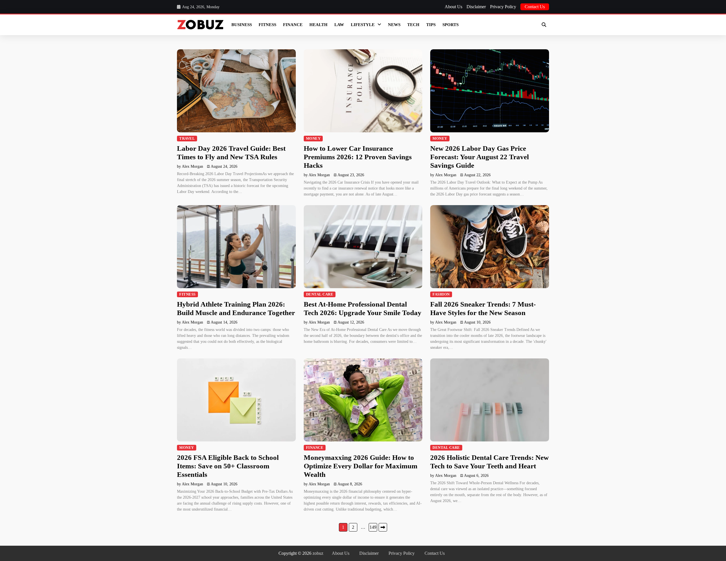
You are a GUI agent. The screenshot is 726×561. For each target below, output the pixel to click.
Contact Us (535, 6)
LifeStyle (363, 24)
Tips (431, 24)
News (394, 24)
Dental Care (320, 294)
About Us (453, 6)
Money (313, 139)
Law (339, 24)
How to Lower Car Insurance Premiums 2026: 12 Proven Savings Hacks (358, 156)
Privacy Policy (503, 6)
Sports (450, 24)
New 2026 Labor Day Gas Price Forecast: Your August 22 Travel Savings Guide (479, 156)
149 (373, 527)
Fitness (267, 24)
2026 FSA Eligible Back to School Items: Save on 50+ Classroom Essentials (228, 466)
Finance (293, 24)
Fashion (441, 294)
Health (318, 24)
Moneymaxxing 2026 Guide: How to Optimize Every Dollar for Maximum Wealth (360, 466)
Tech (413, 24)
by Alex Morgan (190, 166)
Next (383, 527)
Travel (187, 139)
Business (241, 24)
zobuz (318, 553)
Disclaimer (476, 6)
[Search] (544, 25)
